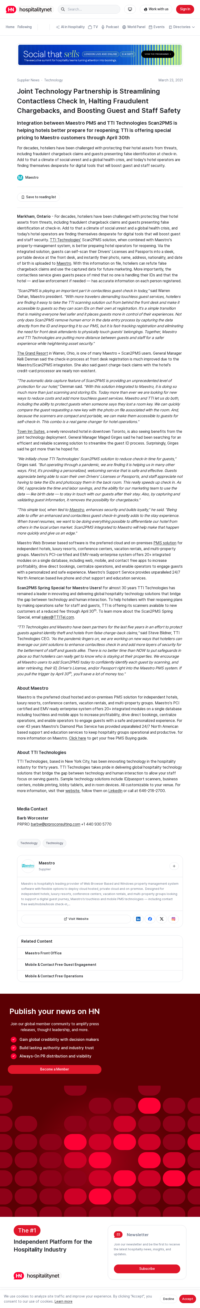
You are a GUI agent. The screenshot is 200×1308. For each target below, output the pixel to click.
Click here (77, 738)
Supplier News (28, 80)
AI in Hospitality (73, 27)
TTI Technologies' (65, 240)
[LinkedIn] (138, 919)
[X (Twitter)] (161, 919)
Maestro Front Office (43, 953)
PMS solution (164, 543)
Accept (187, 1299)
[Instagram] (173, 919)
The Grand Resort (32, 353)
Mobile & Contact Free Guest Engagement (60, 965)
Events (159, 27)
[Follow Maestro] (174, 866)
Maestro (32, 177)
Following (25, 27)
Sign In (185, 9)
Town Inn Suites (31, 431)
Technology (53, 80)
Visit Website (79, 919)
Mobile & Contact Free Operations (54, 976)
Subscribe (147, 1269)
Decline (168, 1299)
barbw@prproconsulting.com (55, 824)
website (72, 790)
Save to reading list (41, 197)
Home (10, 27)
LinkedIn (115, 790)
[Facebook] (150, 919)
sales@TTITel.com (57, 617)
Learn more (63, 1301)
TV (95, 27)
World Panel (136, 27)
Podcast (112, 27)
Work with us (159, 9)
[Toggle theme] (130, 9)
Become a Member (54, 1069)
